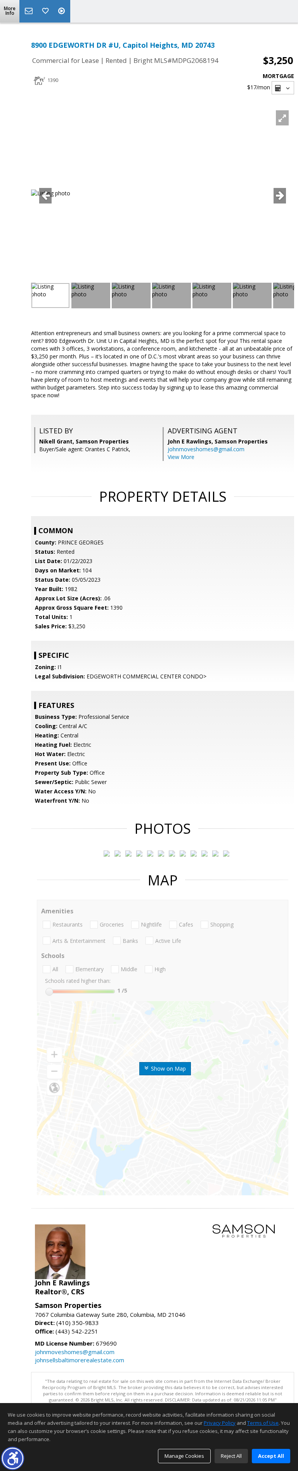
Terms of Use (263, 1422)
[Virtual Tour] (62, 11)
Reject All (231, 1455)
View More (181, 457)
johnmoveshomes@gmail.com (206, 449)
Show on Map (167, 1068)
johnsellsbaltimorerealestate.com (79, 1360)
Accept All (271, 1455)
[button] (12, 1458)
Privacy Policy (220, 1422)
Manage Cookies (184, 1455)
